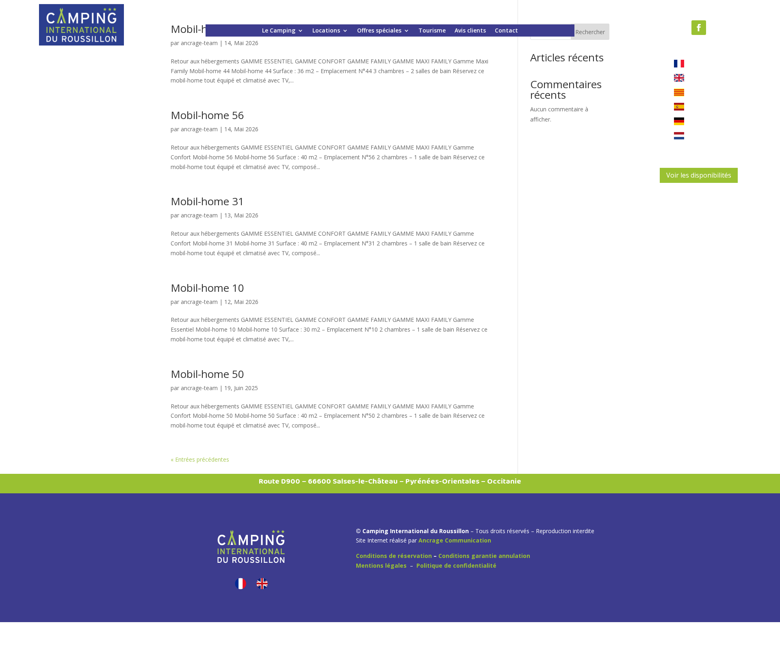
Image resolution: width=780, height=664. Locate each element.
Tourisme (432, 31)
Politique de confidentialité (456, 565)
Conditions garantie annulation (484, 556)
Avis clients (470, 31)
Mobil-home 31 (207, 201)
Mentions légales (381, 565)
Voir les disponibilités (698, 175)
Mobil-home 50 (207, 374)
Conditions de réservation (394, 556)
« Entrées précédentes (200, 459)
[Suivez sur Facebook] (698, 27)
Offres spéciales (379, 31)
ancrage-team (199, 129)
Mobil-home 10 (207, 287)
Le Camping (278, 31)
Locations (326, 31)
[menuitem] (240, 583)
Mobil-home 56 (207, 115)
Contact (506, 31)
